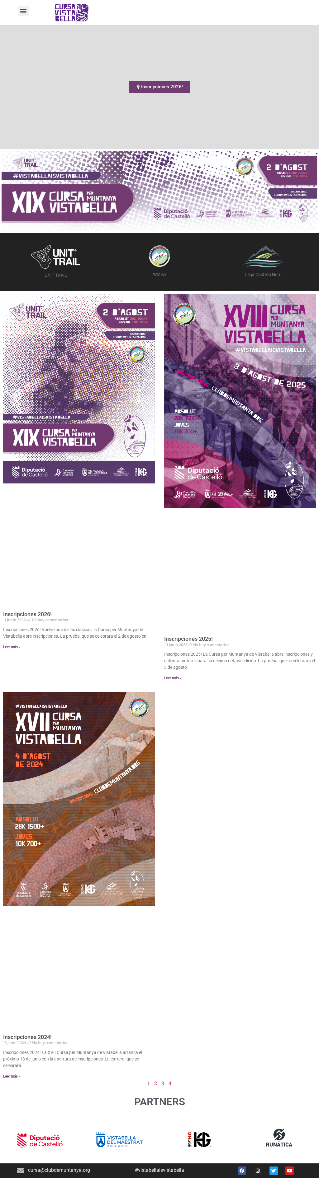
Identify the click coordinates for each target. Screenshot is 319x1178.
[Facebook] (242, 1170)
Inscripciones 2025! (188, 638)
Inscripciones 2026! (27, 614)
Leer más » (12, 647)
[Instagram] (258, 1170)
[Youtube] (289, 1170)
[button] (23, 11)
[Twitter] (273, 1170)
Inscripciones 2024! (27, 1037)
